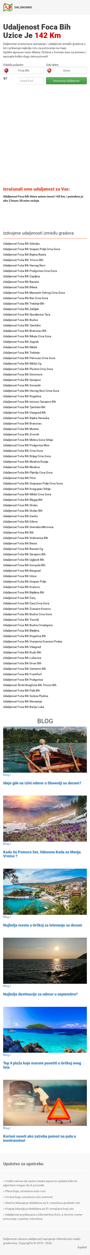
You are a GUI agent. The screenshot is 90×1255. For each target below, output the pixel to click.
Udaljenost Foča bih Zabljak (21, 309)
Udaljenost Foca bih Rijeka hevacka (26, 418)
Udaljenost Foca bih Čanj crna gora (26, 603)
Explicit (82, 1247)
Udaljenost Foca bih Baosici (21, 281)
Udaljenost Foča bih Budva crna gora (27, 614)
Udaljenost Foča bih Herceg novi (24, 265)
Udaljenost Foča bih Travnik (21, 619)
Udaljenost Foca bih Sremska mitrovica (28, 527)
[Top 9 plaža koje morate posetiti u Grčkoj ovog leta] (45, 1030)
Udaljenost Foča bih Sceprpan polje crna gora (33, 483)
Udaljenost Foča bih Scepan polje (24, 581)
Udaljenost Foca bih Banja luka (23, 707)
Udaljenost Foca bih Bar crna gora (25, 298)
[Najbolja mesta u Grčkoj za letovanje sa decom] (45, 892)
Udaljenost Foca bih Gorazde (22, 385)
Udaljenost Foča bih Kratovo (21, 587)
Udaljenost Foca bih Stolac (20, 505)
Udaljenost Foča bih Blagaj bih (22, 499)
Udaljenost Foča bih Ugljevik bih (23, 559)
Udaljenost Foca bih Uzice (19, 576)
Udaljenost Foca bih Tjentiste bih (24, 407)
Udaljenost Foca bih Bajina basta (24, 254)
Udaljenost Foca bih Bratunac (22, 423)
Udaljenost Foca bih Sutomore (22, 374)
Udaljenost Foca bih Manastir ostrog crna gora (34, 292)
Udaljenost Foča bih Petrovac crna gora (29, 358)
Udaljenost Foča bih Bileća (20, 287)
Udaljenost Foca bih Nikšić (20, 347)
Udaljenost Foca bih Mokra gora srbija (28, 439)
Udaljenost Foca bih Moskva (21, 467)
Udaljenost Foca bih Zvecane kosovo (27, 608)
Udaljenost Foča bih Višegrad (22, 647)
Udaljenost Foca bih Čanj (19, 598)
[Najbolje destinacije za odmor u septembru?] (45, 961)
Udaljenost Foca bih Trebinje (21, 352)
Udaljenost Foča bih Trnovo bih (23, 260)
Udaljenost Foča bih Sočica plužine (25, 696)
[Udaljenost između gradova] (19, 7)
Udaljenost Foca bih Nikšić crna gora (27, 494)
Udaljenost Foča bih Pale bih (21, 690)
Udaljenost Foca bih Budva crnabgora (28, 625)
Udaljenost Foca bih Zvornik (21, 434)
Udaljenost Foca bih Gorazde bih (24, 565)
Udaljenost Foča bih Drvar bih (22, 663)
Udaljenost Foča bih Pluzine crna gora (28, 369)
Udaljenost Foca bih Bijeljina (21, 630)
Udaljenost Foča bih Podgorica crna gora (30, 271)
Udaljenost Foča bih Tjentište (22, 325)
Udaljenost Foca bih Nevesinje (22, 701)
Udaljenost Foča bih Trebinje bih (23, 303)
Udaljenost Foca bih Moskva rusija (25, 461)
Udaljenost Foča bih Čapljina (21, 276)
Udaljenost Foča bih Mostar (21, 429)
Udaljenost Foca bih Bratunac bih (24, 330)
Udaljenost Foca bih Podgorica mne (26, 445)
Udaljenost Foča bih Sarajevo (22, 380)
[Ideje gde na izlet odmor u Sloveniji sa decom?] (45, 749)
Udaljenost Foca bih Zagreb (21, 341)
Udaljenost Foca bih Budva (20, 320)
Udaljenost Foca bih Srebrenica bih (25, 538)
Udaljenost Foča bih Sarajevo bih (24, 554)
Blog (6, 774)
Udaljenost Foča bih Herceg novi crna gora (31, 390)
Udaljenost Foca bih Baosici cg (23, 548)
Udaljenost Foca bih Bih (18, 532)
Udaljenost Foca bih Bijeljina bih (23, 592)
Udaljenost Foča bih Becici (20, 543)
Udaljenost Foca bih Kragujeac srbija (27, 489)
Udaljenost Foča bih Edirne (20, 521)
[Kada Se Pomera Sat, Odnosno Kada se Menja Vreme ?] (45, 818)
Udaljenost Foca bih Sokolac (21, 243)
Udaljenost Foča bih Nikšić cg (22, 363)
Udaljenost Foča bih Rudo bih (22, 652)
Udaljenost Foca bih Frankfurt (22, 674)
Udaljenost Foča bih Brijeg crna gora (27, 456)
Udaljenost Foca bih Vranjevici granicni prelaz (32, 641)
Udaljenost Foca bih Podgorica (23, 679)
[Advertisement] (45, 137)
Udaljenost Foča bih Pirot (19, 478)
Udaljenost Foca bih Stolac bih (22, 510)
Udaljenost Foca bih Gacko (20, 516)
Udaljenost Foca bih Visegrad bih (24, 412)
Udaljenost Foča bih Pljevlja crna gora (28, 472)
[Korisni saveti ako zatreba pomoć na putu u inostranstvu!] (45, 1103)
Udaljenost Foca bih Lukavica (22, 657)
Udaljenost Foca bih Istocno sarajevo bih (29, 401)
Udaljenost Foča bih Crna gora (23, 450)
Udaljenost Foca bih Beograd (22, 570)
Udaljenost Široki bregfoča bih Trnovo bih (30, 685)
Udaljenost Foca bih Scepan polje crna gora (31, 249)
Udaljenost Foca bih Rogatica (22, 396)
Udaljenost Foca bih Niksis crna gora (27, 336)
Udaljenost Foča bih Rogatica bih (24, 636)
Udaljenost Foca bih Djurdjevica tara (26, 314)
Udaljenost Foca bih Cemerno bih (24, 668)
